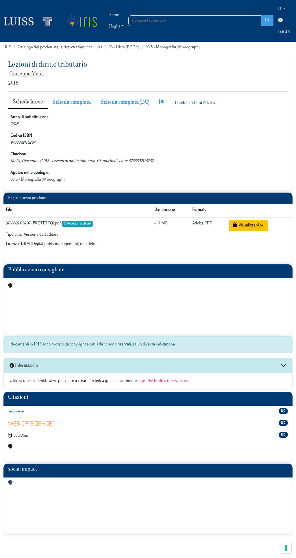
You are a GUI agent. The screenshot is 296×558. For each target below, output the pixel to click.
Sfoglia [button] (114, 26)
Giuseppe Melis (26, 74)
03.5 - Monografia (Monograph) (172, 47)
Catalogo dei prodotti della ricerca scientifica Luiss (60, 47)
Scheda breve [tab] (28, 102)
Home (113, 15)
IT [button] (280, 9)
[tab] (162, 102)
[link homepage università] (81, 21)
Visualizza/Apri (250, 225)
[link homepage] (30, 21)
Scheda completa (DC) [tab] (125, 102)
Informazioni (26, 365)
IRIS (7, 47)
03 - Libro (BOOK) (123, 47)
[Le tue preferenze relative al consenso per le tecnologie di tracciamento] (285, 547)
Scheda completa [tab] (72, 102)
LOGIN (284, 32)
